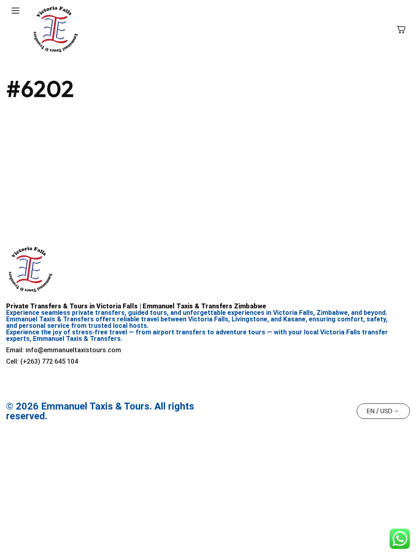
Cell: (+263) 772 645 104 (42, 361)
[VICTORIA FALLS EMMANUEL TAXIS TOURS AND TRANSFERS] (55, 29)
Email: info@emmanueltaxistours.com (63, 350)
